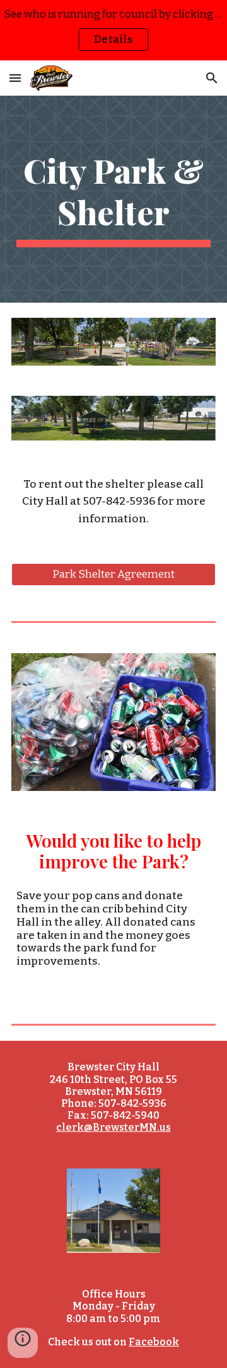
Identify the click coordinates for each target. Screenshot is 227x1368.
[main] (113, 199)
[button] (15, 77)
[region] (113, 30)
